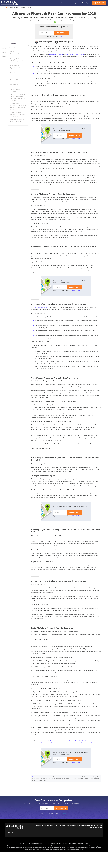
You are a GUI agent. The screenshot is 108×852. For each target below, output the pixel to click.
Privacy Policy (70, 843)
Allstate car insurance (56, 54)
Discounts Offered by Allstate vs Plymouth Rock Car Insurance (17, 82)
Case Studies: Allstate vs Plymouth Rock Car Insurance (17, 89)
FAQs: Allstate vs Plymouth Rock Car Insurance (17, 120)
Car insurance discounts (39, 307)
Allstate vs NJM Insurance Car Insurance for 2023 (50, 742)
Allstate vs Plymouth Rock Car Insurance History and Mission (17, 54)
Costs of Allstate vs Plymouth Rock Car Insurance (15, 68)
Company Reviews (13, 7)
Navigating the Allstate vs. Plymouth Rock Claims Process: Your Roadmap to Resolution (17, 97)
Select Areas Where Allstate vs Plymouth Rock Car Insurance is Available (18, 75)
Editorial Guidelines (38, 777)
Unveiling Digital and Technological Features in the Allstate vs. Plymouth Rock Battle (18, 106)
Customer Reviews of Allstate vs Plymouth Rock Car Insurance (17, 114)
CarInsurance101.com (37, 843)
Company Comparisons (26, 7)
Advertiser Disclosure (12, 43)
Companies (75, 3)
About (7, 835)
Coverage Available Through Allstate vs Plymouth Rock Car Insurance (18, 61)
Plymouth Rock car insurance (74, 54)
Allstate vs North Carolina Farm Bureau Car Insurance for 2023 (80, 742)
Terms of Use (61, 36)
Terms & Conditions (79, 843)
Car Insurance (65, 3)
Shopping (85, 3)
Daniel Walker (48, 41)
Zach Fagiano (69, 41)
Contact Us (25, 835)
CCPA (87, 843)
